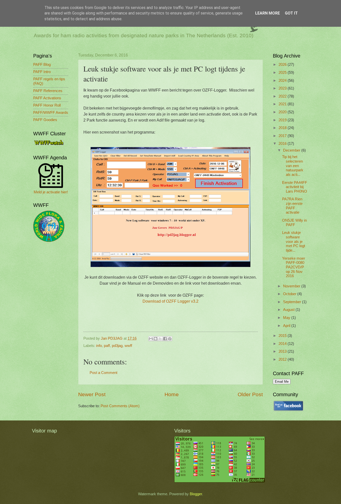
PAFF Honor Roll (47, 105)
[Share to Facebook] (165, 338)
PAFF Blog (42, 65)
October (290, 294)
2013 (283, 351)
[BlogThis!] (155, 338)
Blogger (196, 494)
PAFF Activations (47, 98)
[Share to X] (160, 338)
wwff (128, 346)
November (292, 286)
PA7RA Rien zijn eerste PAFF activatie (292, 205)
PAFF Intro (42, 72)
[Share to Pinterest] (169, 338)
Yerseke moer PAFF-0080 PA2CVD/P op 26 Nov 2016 (293, 267)
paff (107, 346)
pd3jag (117, 346)
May (287, 318)
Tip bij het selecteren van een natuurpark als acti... (292, 166)
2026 (283, 65)
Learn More (267, 13)
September (292, 302)
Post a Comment (103, 373)
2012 (283, 359)
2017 (283, 136)
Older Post (250, 394)
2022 (283, 96)
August (289, 310)
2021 (283, 104)
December (292, 150)
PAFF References (47, 91)
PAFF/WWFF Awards (50, 113)
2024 (283, 81)
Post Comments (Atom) (120, 406)
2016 (283, 144)
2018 (283, 128)
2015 (283, 336)
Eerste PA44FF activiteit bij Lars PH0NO (294, 187)
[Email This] (150, 338)
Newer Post (92, 394)
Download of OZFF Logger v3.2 (170, 301)
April (287, 326)
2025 (283, 73)
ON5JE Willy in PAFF (294, 222)
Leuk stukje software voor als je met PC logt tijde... (293, 241)
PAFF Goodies (45, 120)
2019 (283, 120)
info (99, 346)
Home (172, 394)
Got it (291, 13)
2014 (283, 344)
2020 (283, 112)
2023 (283, 88)
